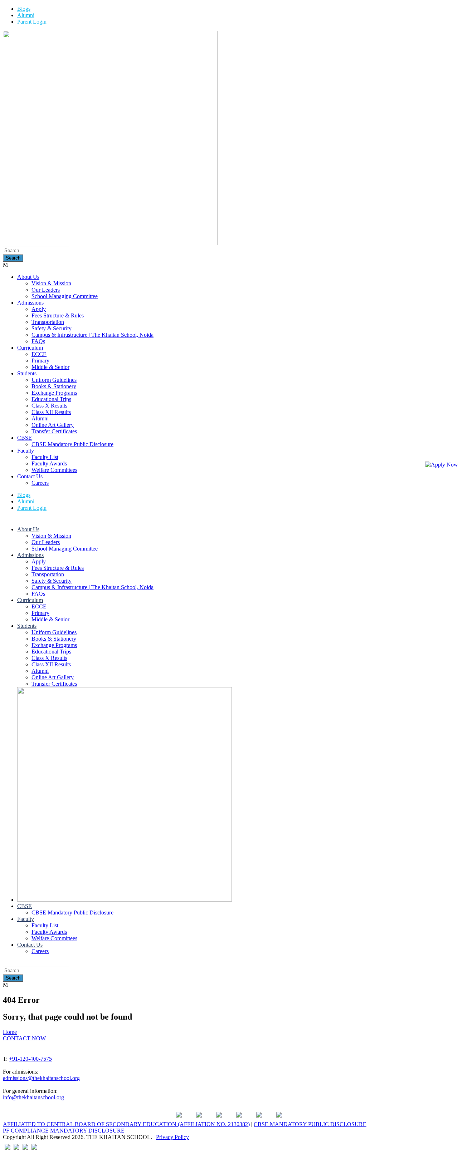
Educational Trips (51, 399)
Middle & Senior (50, 367)
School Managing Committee (64, 296)
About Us (28, 277)
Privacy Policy (172, 1137)
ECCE (39, 354)
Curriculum (30, 348)
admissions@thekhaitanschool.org (41, 1078)
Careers (40, 483)
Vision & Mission (51, 283)
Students (26, 373)
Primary (40, 360)
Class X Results (49, 406)
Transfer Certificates (54, 431)
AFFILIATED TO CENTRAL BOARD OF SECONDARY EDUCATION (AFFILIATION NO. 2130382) (126, 1124)
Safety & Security (51, 328)
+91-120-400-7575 (30, 1059)
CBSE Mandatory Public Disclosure (72, 444)
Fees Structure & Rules (57, 315)
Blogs (23, 9)
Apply (38, 309)
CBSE (24, 438)
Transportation (47, 322)
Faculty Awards (49, 463)
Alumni (25, 15)
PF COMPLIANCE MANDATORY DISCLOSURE (64, 1131)
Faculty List (44, 457)
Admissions (30, 303)
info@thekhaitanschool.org (33, 1097)
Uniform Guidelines (54, 380)
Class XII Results (51, 412)
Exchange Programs (54, 393)
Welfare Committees (54, 470)
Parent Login (32, 22)
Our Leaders (45, 290)
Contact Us (30, 476)
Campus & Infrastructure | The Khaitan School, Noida (92, 335)
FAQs (38, 341)
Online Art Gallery (52, 425)
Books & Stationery (53, 386)
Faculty (25, 451)
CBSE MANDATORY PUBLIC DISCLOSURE (310, 1124)
